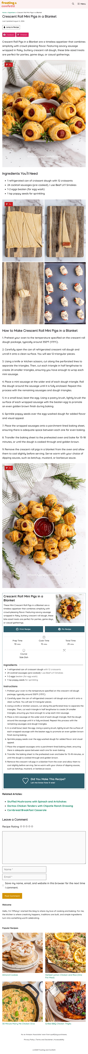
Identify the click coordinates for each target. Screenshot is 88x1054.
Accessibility (59, 1040)
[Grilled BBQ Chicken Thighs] (65, 1001)
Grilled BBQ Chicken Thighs (58, 1023)
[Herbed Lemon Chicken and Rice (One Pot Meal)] (65, 953)
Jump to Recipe (12, 27)
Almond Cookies (10, 975)
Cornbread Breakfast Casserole (27, 810)
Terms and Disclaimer (44, 1040)
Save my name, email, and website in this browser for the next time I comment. (45, 885)
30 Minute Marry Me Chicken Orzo (18, 1023)
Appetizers (12, 12)
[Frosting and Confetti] (11, 4)
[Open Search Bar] (73, 4)
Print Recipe (25, 629)
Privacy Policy (29, 1040)
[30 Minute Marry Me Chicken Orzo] (22, 1001)
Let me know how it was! (43, 782)
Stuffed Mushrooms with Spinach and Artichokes (36, 801)
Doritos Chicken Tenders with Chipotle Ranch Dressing (40, 805)
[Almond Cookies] (22, 953)
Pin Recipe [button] (66, 629)
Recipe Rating (10, 826)
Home (4, 12)
